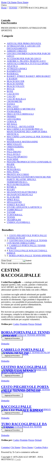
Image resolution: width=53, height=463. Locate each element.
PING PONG (13, 172)
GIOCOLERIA (14, 119)
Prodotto (24, 324)
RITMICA (11, 187)
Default (38, 324)
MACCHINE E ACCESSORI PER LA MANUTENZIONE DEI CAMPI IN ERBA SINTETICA (27, 131)
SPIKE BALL (13, 199)
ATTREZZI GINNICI (17, 68)
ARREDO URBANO (17, 51)
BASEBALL (13, 73)
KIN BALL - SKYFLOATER (20, 126)
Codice (16, 324)
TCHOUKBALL (15, 215)
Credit (18, 459)
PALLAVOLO (13, 154)
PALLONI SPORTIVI (17, 157)
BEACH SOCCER (15, 81)
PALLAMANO (14, 152)
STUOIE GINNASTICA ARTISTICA (24, 207)
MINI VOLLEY (14, 144)
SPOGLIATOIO (14, 202)
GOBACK (12, 121)
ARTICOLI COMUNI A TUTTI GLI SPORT (27, 63)
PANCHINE (12, 159)
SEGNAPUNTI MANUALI (20, 194)
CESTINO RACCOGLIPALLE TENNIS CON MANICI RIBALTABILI (27, 241)
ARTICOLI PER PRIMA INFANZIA (24, 43)
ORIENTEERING (15, 147)
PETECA (11, 167)
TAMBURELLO (14, 209)
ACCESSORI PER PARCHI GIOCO (24, 58)
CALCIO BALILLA (16, 99)
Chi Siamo (12, 2)
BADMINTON (14, 71)
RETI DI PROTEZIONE (18, 184)
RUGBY (11, 189)
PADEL (10, 149)
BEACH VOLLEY (16, 86)
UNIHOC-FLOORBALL (18, 222)
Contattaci (5, 447)
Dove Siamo (22, 2)
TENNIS (13, 8)
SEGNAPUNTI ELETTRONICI (22, 192)
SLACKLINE (13, 197)
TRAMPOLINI (14, 220)
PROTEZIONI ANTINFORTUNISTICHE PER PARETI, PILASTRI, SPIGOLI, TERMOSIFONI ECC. (29, 179)
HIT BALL (12, 124)
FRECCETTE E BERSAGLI (20, 114)
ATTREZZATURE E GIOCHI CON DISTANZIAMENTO (23, 47)
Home (4, 2)
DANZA (11, 104)
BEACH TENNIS (15, 84)
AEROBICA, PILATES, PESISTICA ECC (26, 61)
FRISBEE (11, 116)
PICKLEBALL (14, 169)
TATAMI (11, 212)
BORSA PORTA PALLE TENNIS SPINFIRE (30, 255)
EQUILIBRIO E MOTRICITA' (21, 109)
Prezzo (31, 324)
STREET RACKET (16, 204)
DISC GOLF (13, 106)
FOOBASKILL (14, 111)
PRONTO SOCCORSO (18, 174)
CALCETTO (13, 94)
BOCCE (11, 89)
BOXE (10, 91)
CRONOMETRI (14, 101)
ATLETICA (12, 66)
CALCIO (11, 96)
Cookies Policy (41, 447)
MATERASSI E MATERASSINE (22, 141)
